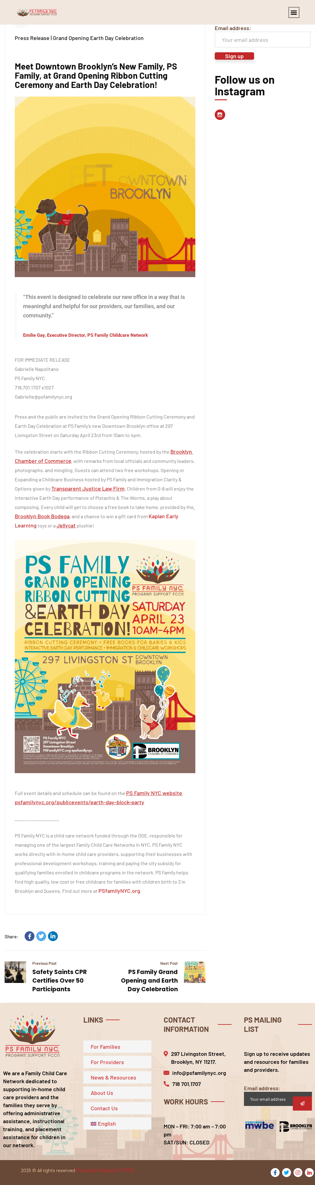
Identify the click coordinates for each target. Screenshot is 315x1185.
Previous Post (44, 963)
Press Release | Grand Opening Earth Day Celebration (79, 37)
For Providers (107, 1062)
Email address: (233, 28)
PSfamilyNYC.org (119, 890)
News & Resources (113, 1077)
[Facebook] (29, 936)
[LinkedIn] (53, 936)
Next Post (168, 963)
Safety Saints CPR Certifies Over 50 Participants (59, 980)
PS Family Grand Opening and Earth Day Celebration (149, 980)
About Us (102, 1092)
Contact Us (104, 1108)
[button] (294, 12)
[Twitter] (41, 936)
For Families (105, 1046)
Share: (11, 936)
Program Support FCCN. (105, 1170)
